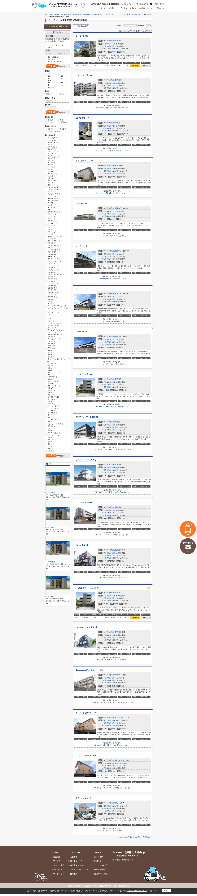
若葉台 (114, 44)
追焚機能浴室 (53, 285)
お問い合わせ (160, 8)
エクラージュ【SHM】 (84, 374)
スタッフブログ (100, 865)
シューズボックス (54, 312)
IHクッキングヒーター (56, 261)
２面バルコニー (54, 241)
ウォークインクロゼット (57, 306)
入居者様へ (74, 856)
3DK (49, 83)
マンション (59, 45)
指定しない (51, 120)
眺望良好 (51, 171)
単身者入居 (52, 174)
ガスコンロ (52, 263)
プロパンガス (53, 232)
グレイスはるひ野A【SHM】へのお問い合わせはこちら (112, 788)
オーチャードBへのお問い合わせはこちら (112, 278)
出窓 (50, 227)
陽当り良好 (52, 147)
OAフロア (52, 370)
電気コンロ (52, 277)
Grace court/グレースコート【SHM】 (90, 670)
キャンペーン (53, 196)
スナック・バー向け (55, 424)
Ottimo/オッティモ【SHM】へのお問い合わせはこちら (112, 659)
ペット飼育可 (53, 140)
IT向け (51, 379)
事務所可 (51, 160)
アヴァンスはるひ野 (83, 798)
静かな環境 (52, 207)
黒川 (118, 41)
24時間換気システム (55, 236)
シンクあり (52, 410)
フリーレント (53, 180)
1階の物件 (52, 444)
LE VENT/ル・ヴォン (84, 118)
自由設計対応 (53, 363)
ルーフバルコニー (54, 225)
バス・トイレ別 (54, 283)
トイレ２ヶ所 (53, 295)
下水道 (51, 451)
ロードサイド (53, 419)
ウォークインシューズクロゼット (58, 309)
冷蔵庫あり (52, 268)
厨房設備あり (53, 404)
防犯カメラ (52, 341)
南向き (51, 354)
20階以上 (52, 350)
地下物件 (51, 415)
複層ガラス (52, 337)
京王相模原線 (106, 44)
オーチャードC (81, 332)
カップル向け (53, 191)
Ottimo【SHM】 (82, 545)
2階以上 (51, 346)
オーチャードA (81, 289)
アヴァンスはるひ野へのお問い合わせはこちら (112, 830)
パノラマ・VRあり (54, 131)
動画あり (63, 129)
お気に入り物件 (159, 4)
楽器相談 (51, 145)
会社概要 (57, 856)
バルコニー (52, 223)
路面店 (51, 422)
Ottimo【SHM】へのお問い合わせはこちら (112, 577)
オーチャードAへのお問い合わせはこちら (112, 321)
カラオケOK (53, 413)
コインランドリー (54, 245)
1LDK (61, 76)
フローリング (53, 214)
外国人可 (51, 185)
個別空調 (51, 448)
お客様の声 (57, 869)
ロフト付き (52, 216)
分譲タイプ (52, 169)
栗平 (113, 214)
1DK (49, 76)
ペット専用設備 (54, 142)
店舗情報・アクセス (145, 8)
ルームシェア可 (54, 189)
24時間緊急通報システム (57, 334)
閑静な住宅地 (53, 149)
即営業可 (51, 401)
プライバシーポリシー (79, 869)
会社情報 (133, 8)
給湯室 (51, 430)
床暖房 (51, 301)
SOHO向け (52, 377)
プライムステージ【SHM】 (86, 460)
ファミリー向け (54, 194)
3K (61, 80)
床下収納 (51, 303)
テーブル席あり (54, 408)
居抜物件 (51, 383)
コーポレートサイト (78, 861)
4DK (61, 85)
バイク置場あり (54, 250)
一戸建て (50, 47)
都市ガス (51, 230)
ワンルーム (51, 74)
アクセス (56, 861)
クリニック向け (54, 381)
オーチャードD (81, 203)
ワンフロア (52, 446)
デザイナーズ (53, 151)
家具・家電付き (54, 252)
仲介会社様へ (122, 8)
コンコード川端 (82, 36)
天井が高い (52, 178)
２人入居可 (52, 162)
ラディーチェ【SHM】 (84, 75)
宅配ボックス (53, 332)
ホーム (103, 8)
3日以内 (50, 122)
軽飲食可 (51, 392)
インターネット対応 (55, 323)
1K (61, 74)
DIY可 (50, 209)
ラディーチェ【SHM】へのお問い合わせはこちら (112, 108)
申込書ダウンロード (78, 865)
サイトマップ (58, 873)
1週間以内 (63, 122)
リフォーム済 (53, 153)
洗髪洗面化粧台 (54, 292)
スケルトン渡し (54, 386)
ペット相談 (52, 138)
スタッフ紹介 (58, 865)
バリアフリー (53, 167)
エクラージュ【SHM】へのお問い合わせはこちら (112, 406)
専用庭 (51, 221)
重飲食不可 (52, 390)
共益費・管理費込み (54, 61)
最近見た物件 (144, 4)
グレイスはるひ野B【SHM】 (87, 713)
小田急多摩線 (106, 46)
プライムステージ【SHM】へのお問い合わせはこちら (112, 492)
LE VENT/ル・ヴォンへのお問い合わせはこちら (112, 150)
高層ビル (51, 368)
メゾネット (52, 218)
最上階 (51, 352)
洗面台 (51, 437)
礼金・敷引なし (53, 59)
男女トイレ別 (53, 439)
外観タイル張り (54, 259)
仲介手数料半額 (54, 200)
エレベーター (53, 239)
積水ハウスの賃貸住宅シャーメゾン (57, 360)
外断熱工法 (52, 256)
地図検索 (97, 861)
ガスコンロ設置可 (54, 187)
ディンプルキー (54, 339)
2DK (61, 78)
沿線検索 (97, 852)
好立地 (51, 205)
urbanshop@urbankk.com (122, 859)
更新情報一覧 (99, 869)
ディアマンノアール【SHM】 (87, 417)
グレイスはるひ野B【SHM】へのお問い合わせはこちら (112, 745)
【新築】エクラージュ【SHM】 (88, 588)
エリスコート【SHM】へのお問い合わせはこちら (112, 535)
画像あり (50, 129)
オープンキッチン (54, 435)
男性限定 (51, 176)
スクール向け (53, 375)
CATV (50, 319)
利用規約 (73, 873)
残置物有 (51, 203)
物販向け (51, 428)
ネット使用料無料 (54, 325)
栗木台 (119, 208)
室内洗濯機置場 (54, 212)
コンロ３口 (52, 281)
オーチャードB (81, 246)
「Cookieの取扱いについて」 (136, 891)
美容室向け (52, 426)
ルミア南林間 (51, 492)
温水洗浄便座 (53, 290)
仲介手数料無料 (54, 198)
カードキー (52, 183)
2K (48, 78)
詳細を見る (135, 65)
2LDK (49, 80)
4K (48, 85)
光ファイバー (53, 321)
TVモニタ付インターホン (57, 330)
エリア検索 (98, 856)
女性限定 (51, 165)
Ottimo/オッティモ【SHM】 (87, 627)
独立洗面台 (52, 297)
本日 (61, 120)
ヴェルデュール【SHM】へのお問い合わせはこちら (112, 193)
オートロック (53, 328)
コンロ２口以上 (54, 265)
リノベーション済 (54, 156)
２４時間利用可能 (54, 397)
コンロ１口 (52, 279)
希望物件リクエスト (102, 873)
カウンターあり (54, 406)
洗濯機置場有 (53, 254)
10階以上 (52, 348)
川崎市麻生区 (112, 41)
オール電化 (52, 234)
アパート (50, 45)
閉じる (166, 891)
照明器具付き (53, 243)
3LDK (61, 83)
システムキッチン (54, 270)
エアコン (51, 299)
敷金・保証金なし (53, 57)
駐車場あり (52, 343)
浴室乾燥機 (52, 288)
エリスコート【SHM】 (84, 502)
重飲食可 (51, 388)
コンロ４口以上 (54, 433)
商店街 (51, 417)
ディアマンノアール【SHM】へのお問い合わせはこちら (112, 449)
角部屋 (51, 357)
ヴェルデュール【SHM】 (85, 161)
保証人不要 (52, 158)
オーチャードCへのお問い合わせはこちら (112, 364)
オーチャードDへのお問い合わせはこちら (112, 236)
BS (50, 316)
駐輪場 (51, 247)
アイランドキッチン (55, 274)
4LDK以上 (51, 87)
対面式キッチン (54, 272)
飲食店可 (51, 366)
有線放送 (51, 442)
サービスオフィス (54, 372)
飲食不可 (51, 395)
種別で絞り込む (58, 32)
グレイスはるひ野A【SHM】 (87, 755)
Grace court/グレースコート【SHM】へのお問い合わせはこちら (112, 702)
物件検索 (111, 8)
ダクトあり (52, 399)
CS (50, 314)
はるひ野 (115, 48)
